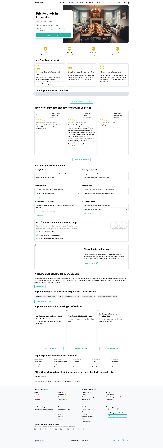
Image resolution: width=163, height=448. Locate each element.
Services (48, 381)
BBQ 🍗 (108, 392)
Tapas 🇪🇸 (37, 399)
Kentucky (68, 381)
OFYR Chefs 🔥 (110, 394)
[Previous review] (36, 133)
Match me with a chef (64, 409)
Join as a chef (86, 409)
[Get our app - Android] (122, 409)
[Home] (39, 2)
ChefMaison (38, 381)
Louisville (77, 381)
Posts (59, 414)
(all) (47, 389)
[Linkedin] (123, 440)
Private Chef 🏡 (86, 392)
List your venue (86, 421)
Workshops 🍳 (86, 399)
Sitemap (84, 414)
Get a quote (79, 2)
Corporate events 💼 (88, 397)
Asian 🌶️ (60, 392)
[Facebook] (119, 440)
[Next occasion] (126, 330)
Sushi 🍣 (36, 394)
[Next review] (126, 133)
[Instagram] (114, 440)
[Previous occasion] (36, 330)
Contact (98, 2)
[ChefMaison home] (39, 441)
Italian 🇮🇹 (36, 392)
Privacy (84, 419)
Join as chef (89, 2)
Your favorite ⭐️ (62, 399)
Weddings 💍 (110, 399)
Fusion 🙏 (61, 397)
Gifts (59, 412)
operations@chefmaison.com (44, 409)
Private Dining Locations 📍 (113, 397)
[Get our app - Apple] (112, 409)
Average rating (69, 55)
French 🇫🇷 (37, 397)
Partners (60, 419)
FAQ (83, 412)
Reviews (71, 2)
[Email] (127, 440)
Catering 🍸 (85, 394)
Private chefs (57, 381)
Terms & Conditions (87, 416)
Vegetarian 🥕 (62, 394)
